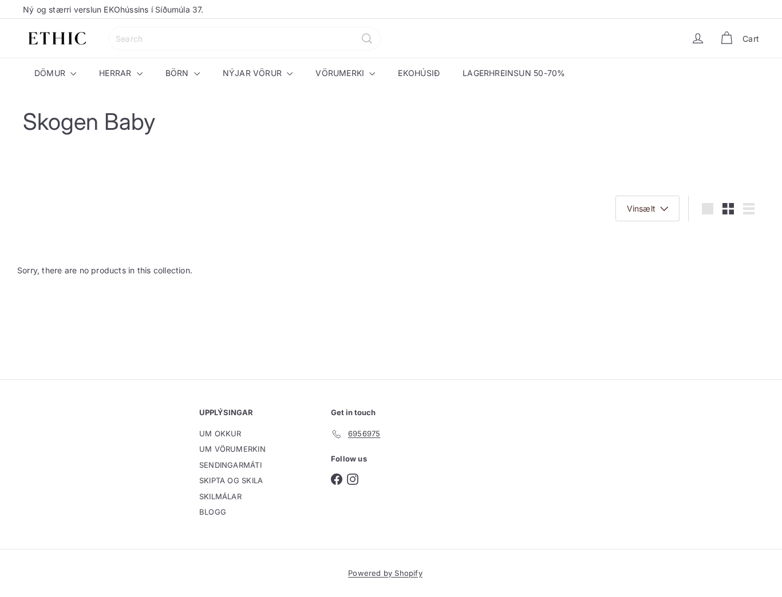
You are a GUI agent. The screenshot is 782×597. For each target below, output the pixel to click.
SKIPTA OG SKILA (231, 480)
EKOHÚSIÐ (419, 73)
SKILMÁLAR (220, 496)
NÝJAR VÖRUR (254, 73)
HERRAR (116, 73)
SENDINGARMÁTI (230, 464)
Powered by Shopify (385, 573)
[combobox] (245, 38)
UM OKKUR (220, 433)
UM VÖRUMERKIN (232, 448)
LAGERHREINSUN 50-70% (514, 73)
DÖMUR (51, 73)
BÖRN (178, 73)
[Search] (367, 38)
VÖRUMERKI (340, 73)
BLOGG (212, 511)
